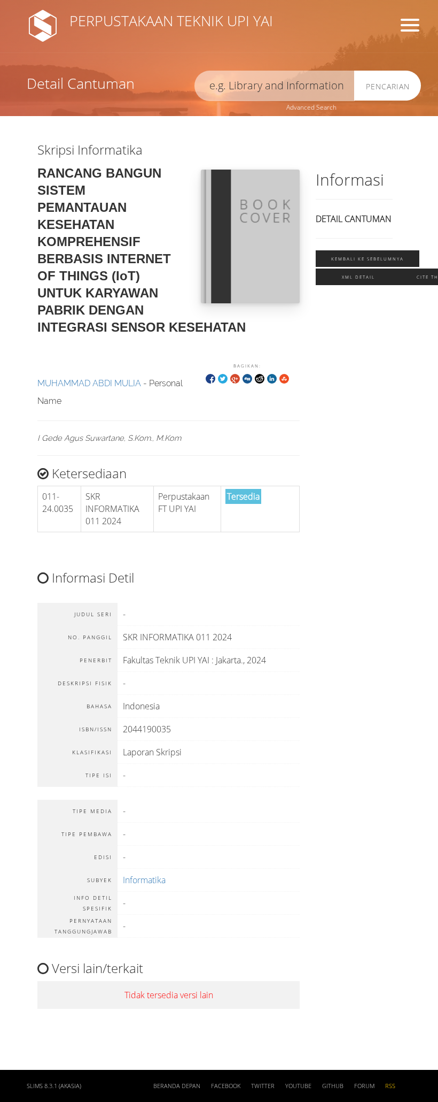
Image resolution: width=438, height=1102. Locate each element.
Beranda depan (176, 1086)
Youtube (298, 1086)
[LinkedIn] (272, 378)
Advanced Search (311, 107)
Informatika (144, 880)
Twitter (263, 1086)
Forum (364, 1086)
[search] (274, 86)
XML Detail (358, 277)
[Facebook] (210, 378)
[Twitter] (223, 378)
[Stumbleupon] (284, 378)
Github (332, 1086)
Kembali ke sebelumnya (367, 259)
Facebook (225, 1086)
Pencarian (388, 86)
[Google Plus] (235, 378)
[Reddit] (259, 378)
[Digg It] (247, 378)
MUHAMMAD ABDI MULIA (89, 383)
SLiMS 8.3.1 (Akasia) (54, 1086)
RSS (390, 1086)
